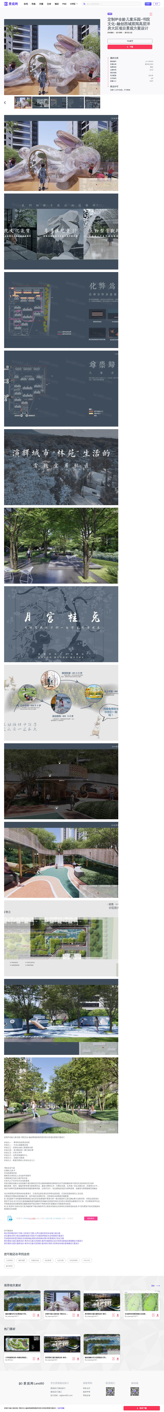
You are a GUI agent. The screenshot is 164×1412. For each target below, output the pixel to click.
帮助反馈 (86, 1395)
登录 (156, 4)
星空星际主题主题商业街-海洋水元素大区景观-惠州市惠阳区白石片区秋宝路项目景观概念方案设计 (43, 1241)
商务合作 (86, 1388)
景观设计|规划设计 (57, 1388)
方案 (41, 4)
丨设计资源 (60, 1408)
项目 (57, 4)
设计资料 (119, 33)
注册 (148, 4)
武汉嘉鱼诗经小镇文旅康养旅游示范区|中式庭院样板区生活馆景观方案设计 (34, 1236)
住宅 (26, 4)
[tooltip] (151, 14)
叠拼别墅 (21, 1260)
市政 (34, 4)
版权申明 (86, 1392)
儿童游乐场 (35, 1260)
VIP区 (73, 4)
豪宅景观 (9, 1266)
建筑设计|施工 (56, 1392)
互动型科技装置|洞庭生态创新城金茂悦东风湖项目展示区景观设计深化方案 (34, 1238)
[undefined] (151, 14)
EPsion (10, 1360)
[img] (151, 14)
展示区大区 (128, 33)
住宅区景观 (74, 1260)
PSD (64, 4)
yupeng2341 (12, 1316)
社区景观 (48, 1260)
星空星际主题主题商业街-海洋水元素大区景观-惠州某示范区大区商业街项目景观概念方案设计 (41, 1243)
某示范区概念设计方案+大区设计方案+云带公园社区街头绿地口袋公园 (32, 1233)
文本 (49, 4)
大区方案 (60, 1260)
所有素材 (110, 33)
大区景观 (9, 1260)
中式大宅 (87, 1260)
